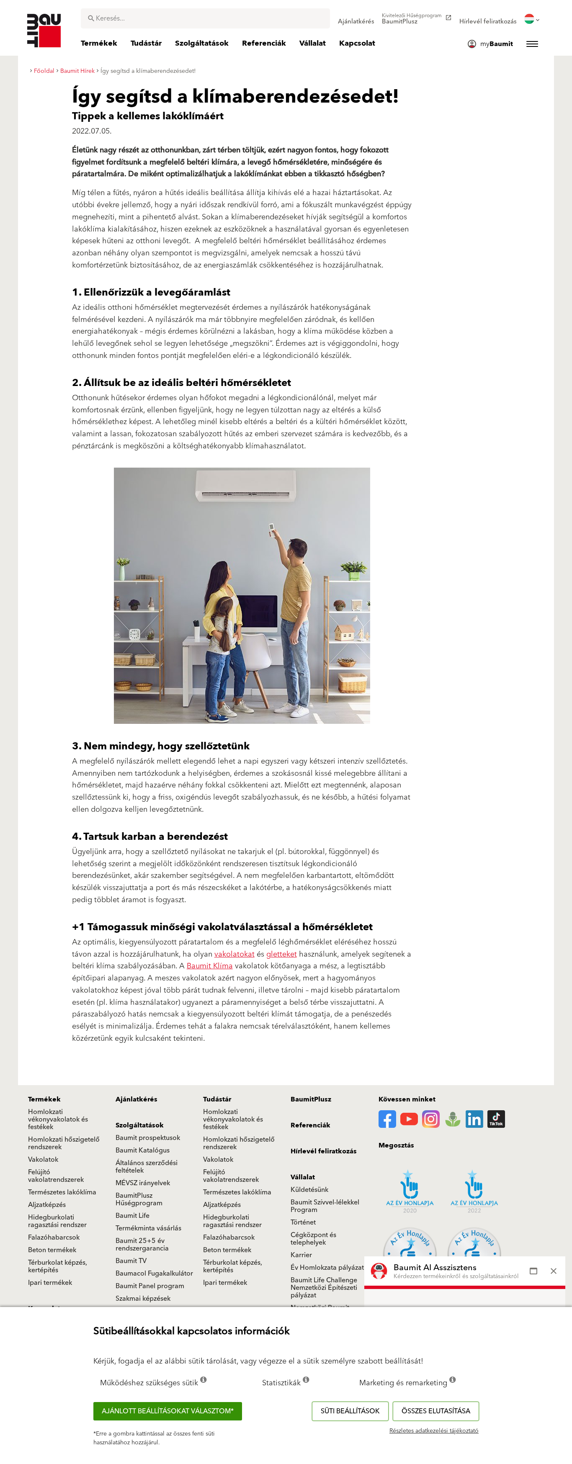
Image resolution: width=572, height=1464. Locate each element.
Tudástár (217, 1099)
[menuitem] (356, 18)
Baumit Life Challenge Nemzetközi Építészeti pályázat (324, 1287)
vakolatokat (234, 954)
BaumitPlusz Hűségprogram (139, 1199)
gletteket (281, 954)
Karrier (301, 1255)
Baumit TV (131, 1261)
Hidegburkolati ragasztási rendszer (57, 1221)
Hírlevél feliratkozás (324, 1151)
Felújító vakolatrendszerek (56, 1176)
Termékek (44, 1099)
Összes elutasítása (436, 1411)
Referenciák (310, 1125)
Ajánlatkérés (136, 1099)
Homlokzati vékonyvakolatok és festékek (58, 1119)
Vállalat (303, 1177)
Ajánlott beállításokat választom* (168, 1411)
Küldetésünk (309, 1190)
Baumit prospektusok (148, 1138)
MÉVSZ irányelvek (143, 1183)
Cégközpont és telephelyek (313, 1238)
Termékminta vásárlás (148, 1228)
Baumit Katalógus (143, 1150)
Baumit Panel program (150, 1286)
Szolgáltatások (140, 1125)
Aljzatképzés (47, 1205)
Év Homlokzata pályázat (327, 1268)
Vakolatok (43, 1160)
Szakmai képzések (143, 1298)
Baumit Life (132, 1216)
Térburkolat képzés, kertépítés (57, 1266)
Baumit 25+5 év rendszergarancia (142, 1244)
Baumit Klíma (210, 966)
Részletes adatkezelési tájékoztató (434, 1431)
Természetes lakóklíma (62, 1192)
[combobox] (205, 18)
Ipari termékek (50, 1283)
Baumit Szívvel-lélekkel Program (325, 1206)
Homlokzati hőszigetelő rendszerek (64, 1143)
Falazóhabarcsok (54, 1237)
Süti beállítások (350, 1411)
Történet (303, 1222)
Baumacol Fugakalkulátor (154, 1273)
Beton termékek (52, 1250)
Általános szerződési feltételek (147, 1166)
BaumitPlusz (311, 1099)
